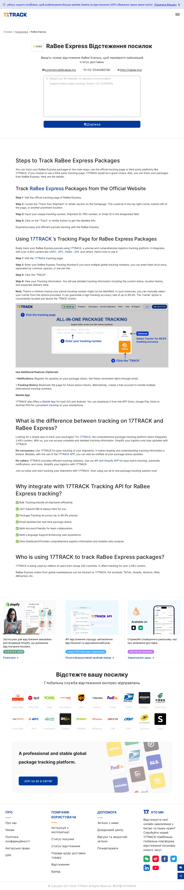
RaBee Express (47, 188)
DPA (8, 855)
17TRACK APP (66, 454)
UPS (61, 251)
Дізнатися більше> (165, 4)
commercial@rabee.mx (60, 70)
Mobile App (49, 401)
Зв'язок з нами (107, 823)
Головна (8, 32)
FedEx (69, 251)
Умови (9, 830)
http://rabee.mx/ (131, 70)
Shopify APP (111, 460)
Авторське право (17, 848)
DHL (77, 251)
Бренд (55, 871)
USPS (53, 251)
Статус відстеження (65, 846)
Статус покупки (62, 839)
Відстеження (60, 864)
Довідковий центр (110, 830)
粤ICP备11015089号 (124, 885)
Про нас (11, 823)
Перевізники (21, 32)
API (96, 460)
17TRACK (41, 239)
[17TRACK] (15, 15)
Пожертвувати (107, 848)
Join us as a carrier (38, 781)
